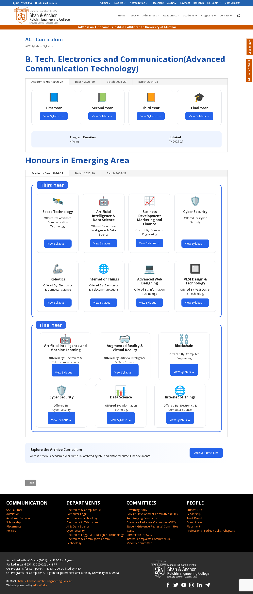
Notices (118, 3)
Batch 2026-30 (85, 82)
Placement (158, 3)
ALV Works (40, 585)
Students (188, 15)
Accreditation (137, 3)
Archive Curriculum (206, 453)
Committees (194, 522)
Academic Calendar (18, 518)
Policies (11, 530)
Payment (185, 3)
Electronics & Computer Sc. (83, 510)
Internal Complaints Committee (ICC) (150, 539)
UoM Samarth (232, 3)
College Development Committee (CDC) (152, 514)
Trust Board (194, 518)
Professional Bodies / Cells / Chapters (211, 530)
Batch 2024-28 (148, 82)
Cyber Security (75, 530)
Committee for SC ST (140, 535)
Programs (207, 15)
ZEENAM (172, 3)
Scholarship (13, 522)
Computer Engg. (76, 514)
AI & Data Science (78, 526)
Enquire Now (249, 47)
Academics (170, 15)
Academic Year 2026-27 (47, 82)
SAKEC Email (14, 510)
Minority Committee (139, 543)
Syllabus (48, 46)
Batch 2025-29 (116, 82)
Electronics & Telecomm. (82, 522)
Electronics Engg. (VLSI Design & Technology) (95, 535)
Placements (13, 526)
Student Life (194, 510)
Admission (13, 514)
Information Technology (81, 518)
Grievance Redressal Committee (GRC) (151, 522)
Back (30, 483)
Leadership (194, 514)
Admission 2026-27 (249, 70)
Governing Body (136, 510)
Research (199, 3)
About (132, 15)
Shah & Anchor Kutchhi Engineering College (44, 581)
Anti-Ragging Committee (142, 518)
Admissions (150, 15)
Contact (224, 15)
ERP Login (212, 3)
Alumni (104, 3)
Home (122, 15)
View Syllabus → (53, 116)
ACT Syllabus (33, 46)
